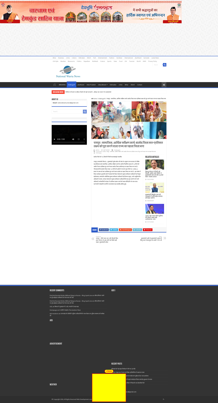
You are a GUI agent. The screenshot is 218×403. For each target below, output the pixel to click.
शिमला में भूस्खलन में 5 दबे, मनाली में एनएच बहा (67, 306)
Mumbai (63, 61)
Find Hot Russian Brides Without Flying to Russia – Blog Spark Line (71, 295)
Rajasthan (87, 61)
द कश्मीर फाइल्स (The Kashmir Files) (70, 310)
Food (120, 61)
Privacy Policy (152, 61)
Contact (139, 85)
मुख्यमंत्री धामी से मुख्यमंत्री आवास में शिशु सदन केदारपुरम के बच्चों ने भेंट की (151, 238)
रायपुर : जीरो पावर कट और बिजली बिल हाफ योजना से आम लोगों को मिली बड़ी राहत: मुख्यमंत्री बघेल (107, 239)
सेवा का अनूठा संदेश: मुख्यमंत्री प (74, 92)
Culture (74, 58)
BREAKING (62, 85)
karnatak (146, 58)
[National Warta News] (68, 71)
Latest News (155, 58)
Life (126, 61)
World (139, 61)
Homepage (53, 310)
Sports (109, 61)
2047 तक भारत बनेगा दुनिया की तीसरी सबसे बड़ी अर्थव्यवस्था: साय (154, 217)
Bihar (54, 58)
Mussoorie (71, 61)
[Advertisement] (109, 267)
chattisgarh (71, 85)
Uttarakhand (102, 85)
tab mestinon (54, 313)
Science (102, 61)
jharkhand (138, 58)
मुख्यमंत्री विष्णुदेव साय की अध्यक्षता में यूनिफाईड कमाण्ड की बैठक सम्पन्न (153, 196)
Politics (79, 61)
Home (55, 84)
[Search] (164, 64)
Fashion (111, 58)
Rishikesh (95, 61)
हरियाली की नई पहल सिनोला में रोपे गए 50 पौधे (123, 369)
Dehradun (82, 58)
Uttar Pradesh (91, 85)
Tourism (131, 61)
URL (51, 306)
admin (97, 150)
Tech (94, 58)
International (129, 58)
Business (61, 58)
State (115, 61)
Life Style (55, 61)
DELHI (89, 58)
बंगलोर (144, 61)
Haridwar (119, 58)
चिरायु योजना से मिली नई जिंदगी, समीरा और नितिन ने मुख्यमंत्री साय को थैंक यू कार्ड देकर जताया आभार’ (154, 174)
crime (68, 58)
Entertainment (102, 58)
